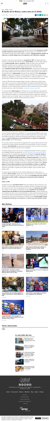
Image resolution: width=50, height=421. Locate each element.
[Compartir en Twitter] (38, 15)
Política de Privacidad (24, 399)
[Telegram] (30, 384)
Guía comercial (14, 391)
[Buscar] (48, 3)
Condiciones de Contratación (25, 401)
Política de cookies (24, 417)
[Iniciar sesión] (45, 3)
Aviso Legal (24, 394)
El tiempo (42, 391)
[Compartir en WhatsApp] (42, 15)
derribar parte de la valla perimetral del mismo (34, 152)
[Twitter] (22, 384)
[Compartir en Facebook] (36, 15)
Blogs (32, 391)
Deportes (6, 220)
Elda (3, 328)
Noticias (8, 391)
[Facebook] (20, 384)
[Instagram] (27, 384)
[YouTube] (25, 384)
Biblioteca (21, 391)
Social (29, 243)
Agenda (36, 391)
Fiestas (5, 243)
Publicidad (25, 403)
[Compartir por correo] (45, 15)
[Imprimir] (47, 15)
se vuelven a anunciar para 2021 (32, 88)
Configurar (45, 418)
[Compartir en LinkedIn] (40, 15)
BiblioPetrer (27, 391)
